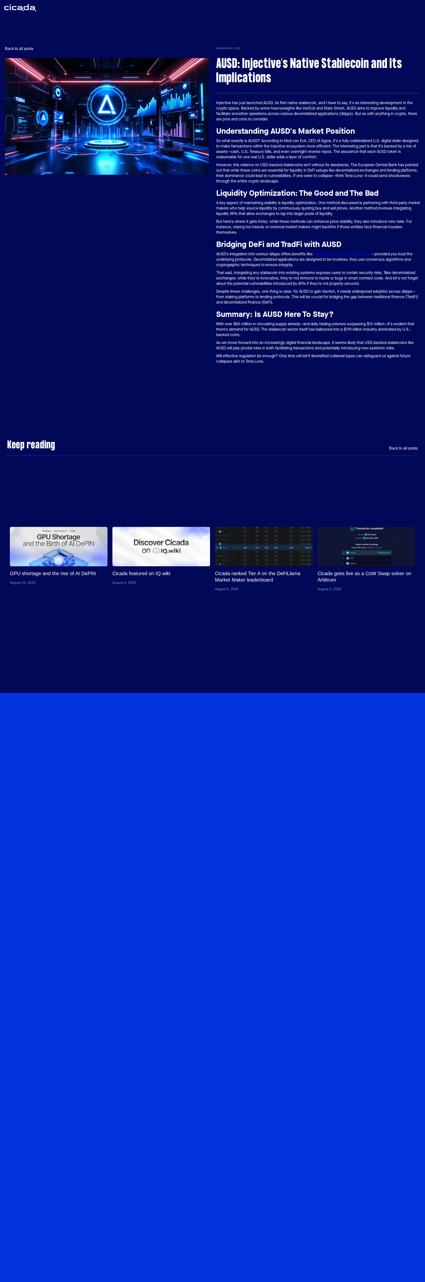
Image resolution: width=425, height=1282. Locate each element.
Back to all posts (19, 49)
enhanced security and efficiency (342, 254)
